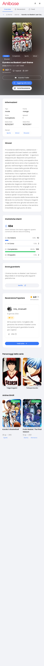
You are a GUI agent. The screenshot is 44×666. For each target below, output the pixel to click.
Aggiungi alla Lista (23, 83)
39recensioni (6, 72)
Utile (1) (14, 334)
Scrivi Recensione (23, 88)
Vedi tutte (20, 343)
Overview (7, 9)
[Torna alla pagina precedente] (3, 14)
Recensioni (21, 9)
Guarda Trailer (23, 78)
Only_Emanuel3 (19, 309)
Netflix (20, 285)
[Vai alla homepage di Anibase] (10, 3)
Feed (33, 9)
